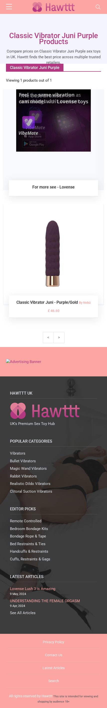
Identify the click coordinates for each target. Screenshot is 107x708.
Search (53, 681)
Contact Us (53, 655)
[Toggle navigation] (98, 7)
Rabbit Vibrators (23, 476)
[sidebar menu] (9, 7)
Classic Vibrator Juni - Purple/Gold (47, 302)
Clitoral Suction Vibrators (31, 491)
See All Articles (23, 613)
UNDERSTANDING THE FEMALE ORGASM (45, 601)
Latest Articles (54, 668)
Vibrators (17, 453)
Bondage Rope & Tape (28, 536)
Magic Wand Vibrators (28, 468)
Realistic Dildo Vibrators (30, 483)
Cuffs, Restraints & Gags (30, 559)
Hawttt (47, 696)
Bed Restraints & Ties (28, 544)
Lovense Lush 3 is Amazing (32, 589)
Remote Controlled (25, 521)
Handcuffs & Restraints (29, 551)
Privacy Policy (53, 642)
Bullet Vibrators (23, 461)
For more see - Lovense (53, 187)
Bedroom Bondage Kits (29, 529)
